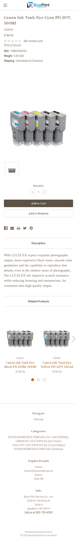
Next (73, 338)
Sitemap (38, 419)
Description (38, 243)
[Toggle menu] (5, 5)
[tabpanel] (20, 342)
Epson (38, 474)
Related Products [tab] (38, 301)
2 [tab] (38, 379)
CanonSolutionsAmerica (38, 470)
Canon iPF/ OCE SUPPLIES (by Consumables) (38, 445)
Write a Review (12, 44)
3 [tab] (44, 379)
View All (38, 478)
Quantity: (38, 185)
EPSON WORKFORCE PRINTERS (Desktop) (38, 449)
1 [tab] (32, 379)
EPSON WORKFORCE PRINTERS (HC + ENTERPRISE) (38, 437)
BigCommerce (44, 532)
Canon (38, 466)
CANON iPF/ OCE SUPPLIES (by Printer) (38, 441)
